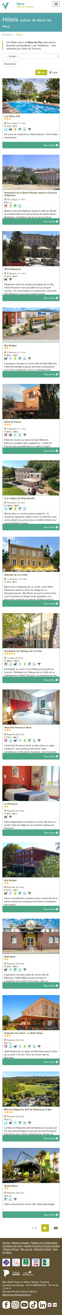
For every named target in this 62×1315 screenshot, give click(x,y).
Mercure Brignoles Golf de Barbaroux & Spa (28, 1109)
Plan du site (26, 1249)
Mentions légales (20, 1242)
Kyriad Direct (11, 1185)
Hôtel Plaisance (12, 269)
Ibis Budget (10, 345)
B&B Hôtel (9, 956)
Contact (6, 1242)
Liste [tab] (42, 72)
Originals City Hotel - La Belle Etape (23, 1033)
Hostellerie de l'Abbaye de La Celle (23, 651)
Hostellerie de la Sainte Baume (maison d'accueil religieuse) (30, 194)
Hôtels (19, 34)
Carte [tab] (54, 72)
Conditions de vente (12, 1246)
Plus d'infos (50, 145)
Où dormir (7, 34)
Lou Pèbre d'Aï (12, 116)
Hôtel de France (12, 421)
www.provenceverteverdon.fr (16, 1294)
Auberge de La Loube (16, 574)
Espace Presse (11, 1249)
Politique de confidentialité (44, 1242)
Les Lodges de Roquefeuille (19, 498)
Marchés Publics (42, 1249)
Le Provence (11, 803)
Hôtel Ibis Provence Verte (17, 727)
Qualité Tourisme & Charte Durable (42, 1246)
